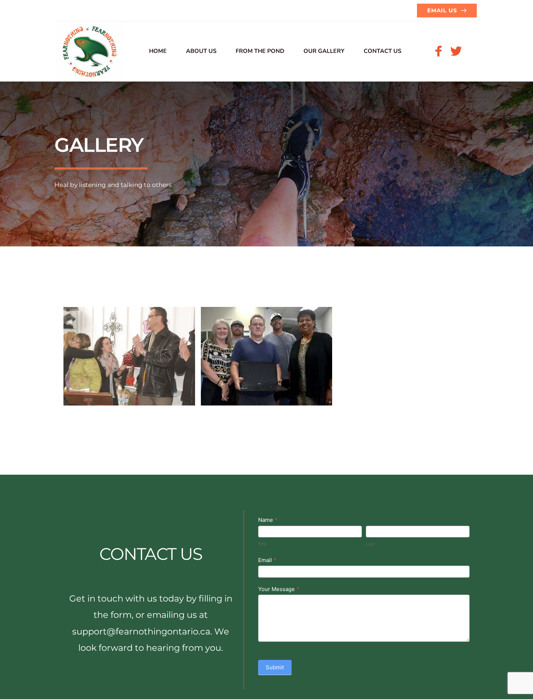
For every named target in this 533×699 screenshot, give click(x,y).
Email (267, 560)
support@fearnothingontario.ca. (142, 631)
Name (267, 519)
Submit (275, 667)
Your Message (278, 589)
